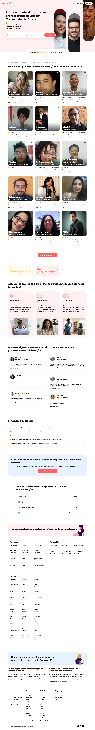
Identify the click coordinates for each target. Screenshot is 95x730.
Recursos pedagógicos (60, 695)
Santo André (13, 552)
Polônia (23, 625)
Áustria (23, 581)
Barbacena (24, 556)
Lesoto (11, 611)
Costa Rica (36, 591)
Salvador (36, 550)
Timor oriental (25, 637)
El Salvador (24, 593)
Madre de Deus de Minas (38, 559)
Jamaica (36, 609)
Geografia (28, 708)
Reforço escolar (29, 701)
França (35, 599)
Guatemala (24, 602)
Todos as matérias (30, 720)
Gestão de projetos (78, 551)
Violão (27, 702)
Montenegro (37, 616)
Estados (13, 702)
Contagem (12, 558)
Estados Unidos (37, 597)
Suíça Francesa (37, 635)
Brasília (42, 699)
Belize (23, 584)
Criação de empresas (55, 553)
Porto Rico (36, 625)
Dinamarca (12, 593)
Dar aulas (80, 3)
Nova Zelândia (25, 621)
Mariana (12, 562)
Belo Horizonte (13, 545)
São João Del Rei (14, 568)
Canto (27, 699)
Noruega (12, 621)
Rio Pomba (12, 565)
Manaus (42, 704)
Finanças (52, 551)
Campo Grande (37, 545)
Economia (76, 547)
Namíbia (12, 618)
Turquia (36, 637)
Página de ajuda (58, 697)
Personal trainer (29, 697)
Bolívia (35, 584)
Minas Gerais (33, 62)
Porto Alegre (43, 710)
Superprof (10, 62)
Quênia (23, 628)
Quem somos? (14, 694)
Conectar (88, 3)
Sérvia (23, 632)
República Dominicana (15, 630)
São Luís (42, 718)
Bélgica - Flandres (38, 581)
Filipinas (12, 599)
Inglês (27, 694)
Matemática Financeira (65, 548)
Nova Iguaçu (13, 550)
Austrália (12, 581)
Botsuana (12, 586)
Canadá (24, 589)
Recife (41, 708)
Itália (23, 609)
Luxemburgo (37, 611)
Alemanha (24, 579)
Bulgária (24, 586)
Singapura (36, 632)
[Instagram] (83, 726)
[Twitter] (80, 726)
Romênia (24, 630)
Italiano (28, 711)
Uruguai (11, 640)
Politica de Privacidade (16, 697)
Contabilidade (53, 545)
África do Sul (13, 579)
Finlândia (24, 599)
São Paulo (12, 556)
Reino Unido (36, 628)
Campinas (24, 545)
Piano (27, 710)
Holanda (36, 602)
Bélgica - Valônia (14, 584)
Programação (29, 715)
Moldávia (24, 616)
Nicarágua (24, 618)
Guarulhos (36, 547)
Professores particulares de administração (21, 62)
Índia (11, 606)
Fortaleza (42, 701)
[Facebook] (78, 726)
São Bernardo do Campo (26, 553)
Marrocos (36, 613)
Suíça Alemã (25, 635)
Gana (11, 602)
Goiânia (24, 547)
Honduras (12, 604)
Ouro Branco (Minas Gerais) (26, 563)
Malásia (12, 613)
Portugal (12, 628)
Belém (41, 711)
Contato (57, 699)
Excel (27, 717)
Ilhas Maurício (37, 604)
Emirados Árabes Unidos (38, 594)
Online (35, 568)
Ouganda (36, 621)
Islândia (12, 609)
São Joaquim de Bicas (39, 565)
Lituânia (24, 611)
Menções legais (15, 695)
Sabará (23, 565)
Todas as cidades (44, 720)
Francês (27, 704)
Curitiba (42, 706)
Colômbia (12, 591)
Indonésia (24, 606)
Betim (35, 556)
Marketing (64, 545)
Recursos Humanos (78, 545)
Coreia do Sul (25, 591)
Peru (11, 625)
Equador (12, 597)
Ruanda (35, 630)
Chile (35, 589)
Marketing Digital (54, 547)
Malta (23, 613)
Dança (27, 718)
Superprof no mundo (15, 699)
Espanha (24, 597)
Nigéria (35, 618)
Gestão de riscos (78, 553)
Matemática (29, 695)
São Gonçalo (37, 552)
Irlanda (35, 606)
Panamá (12, 623)
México (11, 616)
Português (28, 713)
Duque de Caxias (14, 547)
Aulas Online (14, 701)
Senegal (12, 632)
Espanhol (28, 706)
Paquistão (24, 623)
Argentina (36, 579)
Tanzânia (12, 637)
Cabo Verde (36, 586)
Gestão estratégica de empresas (67, 554)
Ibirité (23, 558)
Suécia (11, 635)
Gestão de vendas (66, 551)
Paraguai (36, 623)
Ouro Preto (36, 562)
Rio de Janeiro (25, 550)
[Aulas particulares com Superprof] (6, 3)
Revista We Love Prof (60, 694)
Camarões (12, 589)
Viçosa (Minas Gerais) (27, 568)
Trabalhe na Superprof (16, 704)
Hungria (23, 604)
